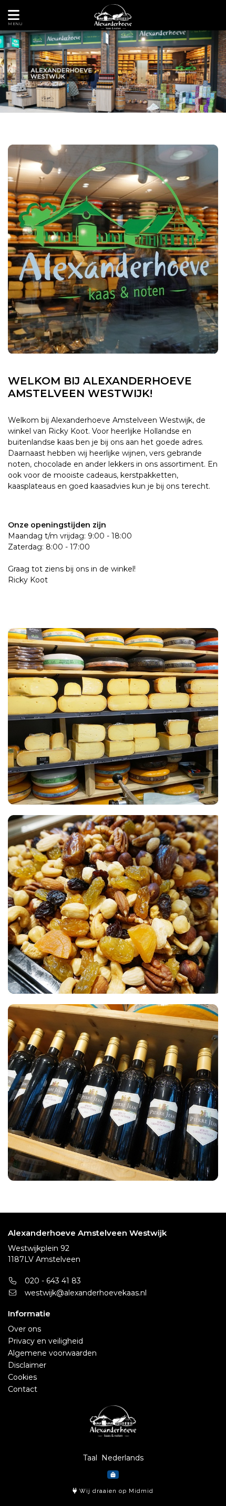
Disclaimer (27, 1365)
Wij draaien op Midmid (115, 1491)
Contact (22, 1389)
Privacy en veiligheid (45, 1341)
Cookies (22, 1377)
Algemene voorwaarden (52, 1353)
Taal (90, 1458)
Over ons (24, 1329)
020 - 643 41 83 (52, 1280)
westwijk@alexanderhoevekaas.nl (85, 1293)
